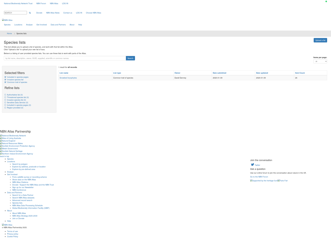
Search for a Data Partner (22, 195)
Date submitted (219, 73)
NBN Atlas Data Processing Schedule (27, 205)
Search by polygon (20, 164)
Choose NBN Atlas (93, 12)
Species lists (17, 202)
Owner (177, 73)
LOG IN (65, 3)
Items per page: (320, 57)
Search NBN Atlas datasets (23, 197)
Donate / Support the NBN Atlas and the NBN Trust (33, 184)
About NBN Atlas (19, 213)
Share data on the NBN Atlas (24, 179)
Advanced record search (22, 200)
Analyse (29, 24)
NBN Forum (41, 3)
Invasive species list (15, 79)
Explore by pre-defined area (23, 169)
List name (64, 73)
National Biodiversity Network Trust (18, 3)
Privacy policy (12, 234)
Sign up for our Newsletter (23, 187)
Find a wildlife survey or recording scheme (29, 177)
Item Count (300, 73)
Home (9, 33)
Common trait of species (17, 82)
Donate (39, 12)
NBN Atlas (54, 3)
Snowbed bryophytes (68, 77)
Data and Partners (58, 24)
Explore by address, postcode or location (29, 166)
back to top (4, 156)
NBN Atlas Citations (20, 182)
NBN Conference (19, 190)
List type (117, 73)
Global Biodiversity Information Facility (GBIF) (31, 208)
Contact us (67, 12)
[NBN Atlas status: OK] (326, 1)
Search (130, 58)
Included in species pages (17, 77)
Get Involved (41, 24)
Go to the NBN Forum (259, 176)
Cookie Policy (12, 236)
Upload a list (320, 40)
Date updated (262, 73)
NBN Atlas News (52, 12)
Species (7, 24)
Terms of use (12, 231)
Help (80, 24)
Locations (18, 24)
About (72, 24)
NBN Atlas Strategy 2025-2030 (24, 215)
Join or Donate (18, 218)
